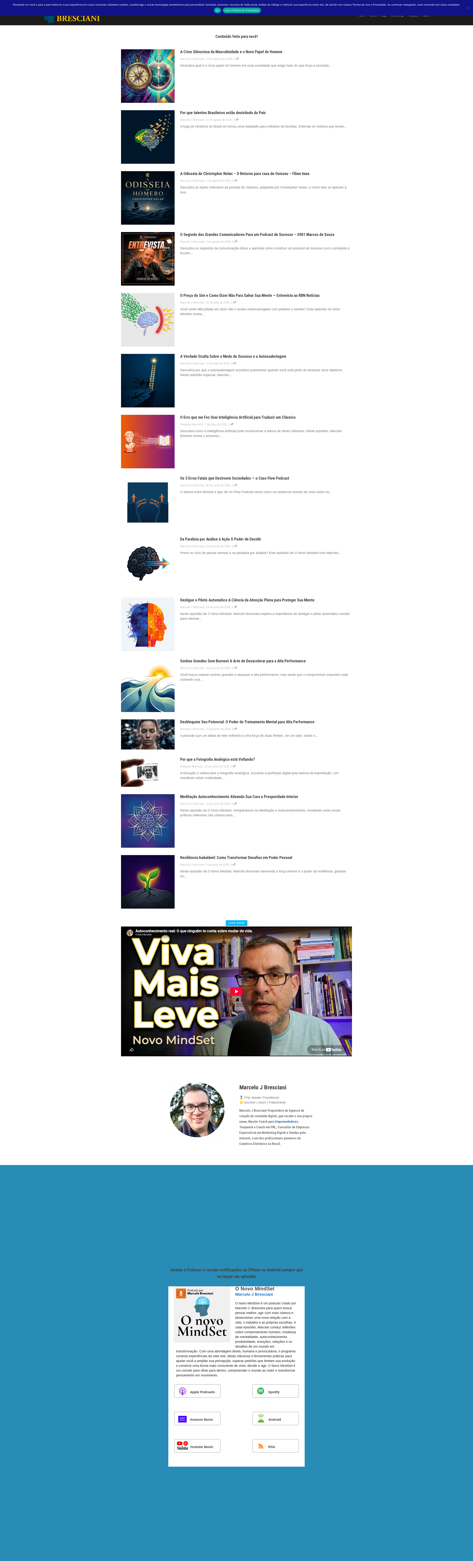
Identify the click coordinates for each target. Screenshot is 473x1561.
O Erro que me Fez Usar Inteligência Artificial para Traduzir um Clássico (238, 417)
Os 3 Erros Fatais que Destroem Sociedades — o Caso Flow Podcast (234, 478)
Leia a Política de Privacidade (242, 10)
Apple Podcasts (202, 1392)
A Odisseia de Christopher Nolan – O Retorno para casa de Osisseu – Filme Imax (244, 173)
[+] (148, 76)
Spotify (274, 1392)
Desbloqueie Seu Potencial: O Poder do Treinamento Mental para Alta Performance (247, 722)
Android (274, 1419)
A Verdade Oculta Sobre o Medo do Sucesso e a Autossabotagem (233, 356)
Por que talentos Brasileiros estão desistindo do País (223, 112)
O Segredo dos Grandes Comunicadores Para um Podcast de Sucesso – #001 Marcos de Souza (257, 234)
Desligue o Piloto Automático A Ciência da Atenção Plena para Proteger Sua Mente (247, 600)
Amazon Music (201, 1419)
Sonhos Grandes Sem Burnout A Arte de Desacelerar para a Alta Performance (243, 661)
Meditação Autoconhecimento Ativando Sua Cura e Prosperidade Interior (239, 796)
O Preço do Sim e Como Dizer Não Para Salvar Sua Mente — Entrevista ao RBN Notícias (250, 295)
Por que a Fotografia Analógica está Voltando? (217, 759)
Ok (217, 10)
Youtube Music (201, 1447)
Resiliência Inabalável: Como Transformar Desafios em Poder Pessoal (236, 857)
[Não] (468, 8)
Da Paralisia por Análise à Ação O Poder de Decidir (220, 539)
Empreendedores (286, 1121)
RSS (271, 1447)
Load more (236, 923)
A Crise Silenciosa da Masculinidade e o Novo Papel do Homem (231, 51)
